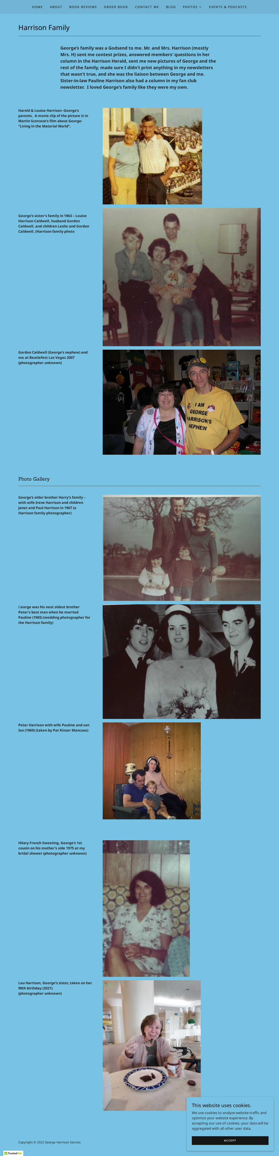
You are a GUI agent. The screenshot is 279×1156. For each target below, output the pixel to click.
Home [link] (37, 7)
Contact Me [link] (147, 7)
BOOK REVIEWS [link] (83, 7)
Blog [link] (171, 7)
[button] (192, 7)
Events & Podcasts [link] (228, 7)
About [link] (56, 7)
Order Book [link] (116, 7)
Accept (230, 1140)
